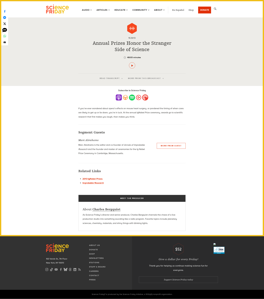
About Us (94, 245)
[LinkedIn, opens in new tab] (75, 269)
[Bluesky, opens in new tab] (65, 269)
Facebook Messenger (4, 17)
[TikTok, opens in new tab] (51, 269)
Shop (191, 10)
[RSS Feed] (79, 269)
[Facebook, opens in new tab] (61, 269)
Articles (102, 10)
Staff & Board (97, 267)
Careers (94, 271)
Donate (204, 10)
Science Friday (57, 9)
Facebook (4, 11)
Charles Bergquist (106, 209)
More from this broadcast (144, 78)
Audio (86, 10)
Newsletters (96, 258)
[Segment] (132, 28)
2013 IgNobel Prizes (92, 179)
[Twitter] (4, 24)
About (158, 10)
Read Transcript (110, 78)
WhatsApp (4, 36)
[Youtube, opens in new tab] (56, 269)
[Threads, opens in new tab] (70, 269)
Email (4, 42)
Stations (94, 262)
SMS (4, 30)
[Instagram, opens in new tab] (47, 269)
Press (92, 280)
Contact (94, 275)
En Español (178, 10)
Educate (120, 10)
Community (139, 10)
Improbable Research (93, 183)
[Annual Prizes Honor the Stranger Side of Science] (132, 65)
